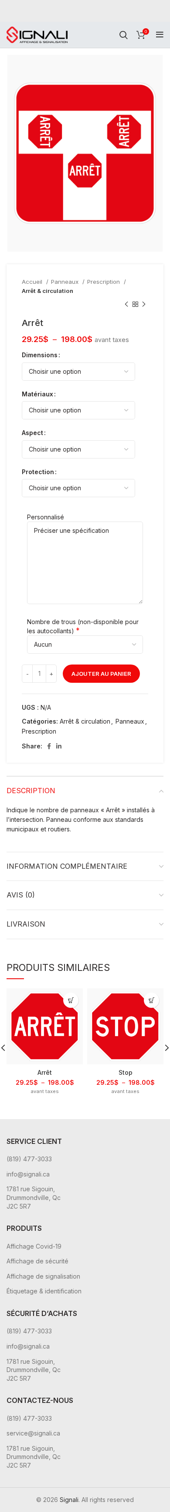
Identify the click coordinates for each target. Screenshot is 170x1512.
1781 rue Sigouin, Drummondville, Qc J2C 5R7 (34, 1197)
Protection (38, 471)
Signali (69, 1499)
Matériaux (37, 394)
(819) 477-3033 (29, 1159)
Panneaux (65, 281)
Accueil (33, 281)
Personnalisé (45, 517)
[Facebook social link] (49, 746)
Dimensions (40, 355)
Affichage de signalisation (43, 1276)
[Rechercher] (123, 34)
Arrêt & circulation (47, 290)
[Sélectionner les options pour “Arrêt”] (70, 1000)
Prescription (104, 281)
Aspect (32, 432)
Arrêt (44, 1072)
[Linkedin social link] (59, 746)
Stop (126, 1072)
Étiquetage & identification (44, 1291)
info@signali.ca (28, 1174)
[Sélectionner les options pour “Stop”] (151, 1000)
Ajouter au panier (101, 673)
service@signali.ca (33, 1433)
